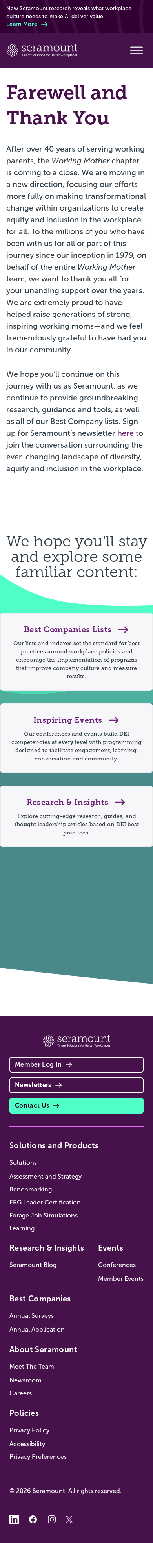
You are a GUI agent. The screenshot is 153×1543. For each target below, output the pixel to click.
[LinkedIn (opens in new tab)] (14, 1519)
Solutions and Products (54, 1145)
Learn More (21, 24)
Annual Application (37, 1329)
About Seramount (43, 1349)
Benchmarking (30, 1189)
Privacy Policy (29, 1430)
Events (110, 1247)
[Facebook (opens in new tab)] (33, 1519)
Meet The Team (31, 1366)
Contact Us (32, 1105)
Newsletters (33, 1085)
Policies (24, 1413)
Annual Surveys (31, 1315)
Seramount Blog (32, 1265)
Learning (22, 1228)
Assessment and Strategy (45, 1176)
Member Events (121, 1278)
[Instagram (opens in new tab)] (51, 1519)
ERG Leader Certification (45, 1202)
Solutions (23, 1162)
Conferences (117, 1265)
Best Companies (40, 1298)
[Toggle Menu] (136, 50)
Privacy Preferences (38, 1456)
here (125, 433)
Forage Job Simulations (43, 1215)
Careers (20, 1393)
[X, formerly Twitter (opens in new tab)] (70, 1519)
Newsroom (25, 1380)
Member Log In (38, 1064)
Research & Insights (46, 1247)
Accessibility (27, 1444)
